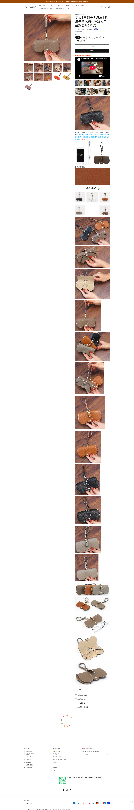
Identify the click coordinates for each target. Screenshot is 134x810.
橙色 (103, 37)
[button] (46, 5)
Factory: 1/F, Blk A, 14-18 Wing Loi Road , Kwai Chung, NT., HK (95, 755)
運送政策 (70, 809)
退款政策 (55, 809)
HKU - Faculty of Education (59, 759)
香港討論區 (56, 754)
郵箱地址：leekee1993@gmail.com (90, 751)
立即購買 (92, 50)
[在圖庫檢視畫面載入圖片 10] (67, 76)
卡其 (78, 37)
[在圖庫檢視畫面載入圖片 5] (67, 67)
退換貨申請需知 (28, 751)
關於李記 (26, 748)
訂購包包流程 (27, 762)
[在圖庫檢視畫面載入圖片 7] (38, 76)
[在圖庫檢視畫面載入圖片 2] (38, 67)
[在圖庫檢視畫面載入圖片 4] (57, 67)
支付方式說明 (27, 759)
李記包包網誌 (56, 748)
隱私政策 (55, 762)
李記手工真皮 (30, 809)
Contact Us (55, 770)
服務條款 (55, 767)
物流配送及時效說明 (29, 754)
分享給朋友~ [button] (80, 689)
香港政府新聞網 (57, 756)
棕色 (97, 37)
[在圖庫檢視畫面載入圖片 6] (28, 76)
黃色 (78, 41)
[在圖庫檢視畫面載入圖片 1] (28, 67)
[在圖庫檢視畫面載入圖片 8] (47, 76)
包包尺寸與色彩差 (28, 765)
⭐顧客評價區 (56, 751)
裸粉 (84, 41)
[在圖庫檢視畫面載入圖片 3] (47, 67)
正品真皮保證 (27, 756)
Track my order (56, 765)
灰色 (90, 37)
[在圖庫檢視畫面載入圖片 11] (28, 86)
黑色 (84, 37)
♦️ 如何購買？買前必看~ (88, 748)
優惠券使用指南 (28, 767)
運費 (81, 31)
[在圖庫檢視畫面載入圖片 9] (57, 76)
